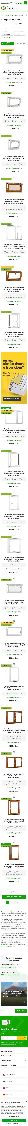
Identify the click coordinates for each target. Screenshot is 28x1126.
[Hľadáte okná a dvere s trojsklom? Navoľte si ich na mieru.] (14, 378)
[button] (25, 2)
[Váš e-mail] (14, 1038)
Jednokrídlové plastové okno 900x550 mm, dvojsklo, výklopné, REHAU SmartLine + (14, 72)
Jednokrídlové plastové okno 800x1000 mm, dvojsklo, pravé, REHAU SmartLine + (14, 473)
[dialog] (14, 1113)
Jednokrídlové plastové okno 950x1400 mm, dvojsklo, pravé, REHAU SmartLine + (14, 688)
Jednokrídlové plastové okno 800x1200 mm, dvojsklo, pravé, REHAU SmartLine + (14, 516)
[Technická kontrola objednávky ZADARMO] (3, 8)
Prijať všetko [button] (14, 1120)
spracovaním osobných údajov (8, 1044)
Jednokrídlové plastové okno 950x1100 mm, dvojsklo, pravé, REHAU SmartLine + (14, 559)
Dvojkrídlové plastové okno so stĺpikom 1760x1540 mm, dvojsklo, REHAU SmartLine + (14, 730)
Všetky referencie (20, 1010)
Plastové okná (9, 15)
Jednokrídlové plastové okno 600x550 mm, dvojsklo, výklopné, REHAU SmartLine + (14, 158)
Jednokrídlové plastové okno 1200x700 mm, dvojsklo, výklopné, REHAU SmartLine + (14, 645)
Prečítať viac (20, 1113)
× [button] (26, 1101)
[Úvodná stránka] (2, 15)
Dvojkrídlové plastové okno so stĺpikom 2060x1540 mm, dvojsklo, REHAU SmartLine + (14, 430)
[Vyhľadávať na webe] (16, 3)
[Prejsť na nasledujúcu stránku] (20, 902)
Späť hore (13, 892)
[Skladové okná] (7, 3)
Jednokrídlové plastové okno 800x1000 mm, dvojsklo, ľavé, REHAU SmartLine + (14, 334)
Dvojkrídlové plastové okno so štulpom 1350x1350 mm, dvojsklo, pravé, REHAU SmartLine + (14, 246)
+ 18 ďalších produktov (14, 897)
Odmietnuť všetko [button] (14, 1116)
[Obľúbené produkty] (18, 3)
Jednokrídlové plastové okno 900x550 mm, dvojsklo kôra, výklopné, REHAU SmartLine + (14, 201)
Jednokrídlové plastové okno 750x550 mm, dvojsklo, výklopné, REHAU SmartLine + (14, 115)
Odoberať (22, 1038)
